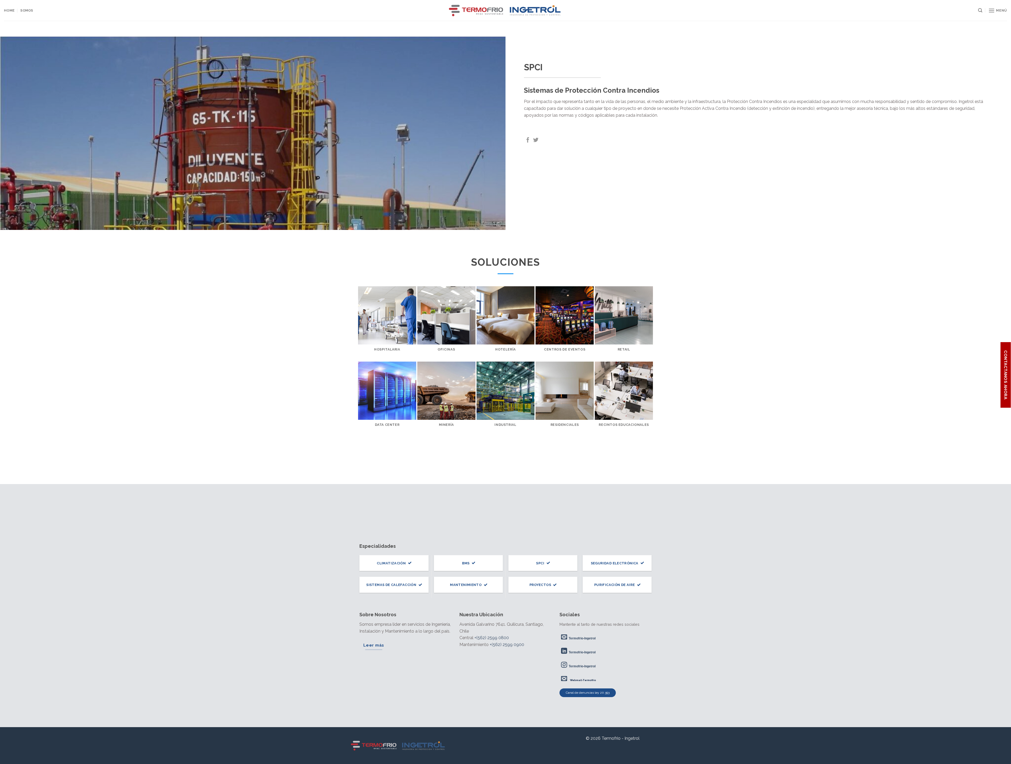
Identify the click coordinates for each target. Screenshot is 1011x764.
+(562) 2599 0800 (491, 637)
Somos (26, 10)
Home (9, 10)
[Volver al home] (398, 745)
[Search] (980, 10)
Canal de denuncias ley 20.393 (587, 692)
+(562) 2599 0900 (507, 644)
